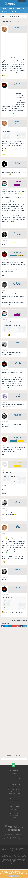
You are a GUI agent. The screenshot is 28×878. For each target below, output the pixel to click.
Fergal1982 (17, 414)
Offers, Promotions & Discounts (14, 800)
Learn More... (16, 876)
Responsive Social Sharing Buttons (10, 838)
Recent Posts (13, 11)
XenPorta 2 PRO (7, 837)
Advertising (14, 809)
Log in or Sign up (22, 1)
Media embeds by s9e (19, 834)
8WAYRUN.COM (20, 837)
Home (4, 8)
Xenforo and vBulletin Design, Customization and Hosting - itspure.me (16, 850)
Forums (11, 8)
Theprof (17, 343)
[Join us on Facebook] (9, 830)
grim (17, 501)
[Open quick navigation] (25, 16)
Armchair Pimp (17, 395)
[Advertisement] (14, 46)
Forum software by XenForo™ (10, 834)
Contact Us (14, 811)
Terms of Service (14, 815)
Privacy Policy (14, 813)
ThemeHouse (20, 836)
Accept (10, 876)
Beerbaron (17, 233)
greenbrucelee (17, 283)
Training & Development (14, 795)
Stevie (17, 162)
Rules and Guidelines (14, 818)
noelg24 (17, 83)
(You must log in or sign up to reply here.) (18, 620)
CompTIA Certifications (14, 789)
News (18, 8)
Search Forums (4, 11)
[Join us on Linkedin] (15, 830)
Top (14, 765)
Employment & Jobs (14, 798)
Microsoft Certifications (14, 787)
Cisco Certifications (14, 791)
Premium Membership (14, 778)
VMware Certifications (14, 793)
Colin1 (17, 27)
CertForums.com (21, 838)
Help (14, 820)
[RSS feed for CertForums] (19, 830)
